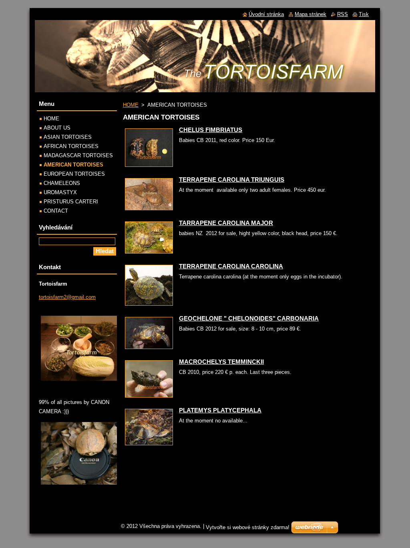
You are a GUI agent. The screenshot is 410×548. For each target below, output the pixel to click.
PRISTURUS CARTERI (71, 202)
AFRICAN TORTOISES (71, 146)
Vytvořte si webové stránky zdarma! (247, 527)
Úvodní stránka (266, 14)
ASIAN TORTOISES (68, 137)
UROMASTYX (60, 192)
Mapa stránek (310, 14)
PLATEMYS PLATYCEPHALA (220, 410)
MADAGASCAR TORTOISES (78, 155)
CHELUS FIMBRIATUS (210, 129)
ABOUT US (57, 128)
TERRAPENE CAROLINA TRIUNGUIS (231, 179)
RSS (342, 14)
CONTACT (56, 211)
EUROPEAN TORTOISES (74, 174)
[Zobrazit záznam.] (149, 167)
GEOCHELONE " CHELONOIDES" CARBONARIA (249, 318)
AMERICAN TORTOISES (73, 165)
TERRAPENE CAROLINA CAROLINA (231, 266)
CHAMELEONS (62, 183)
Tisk (364, 14)
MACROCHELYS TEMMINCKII (221, 361)
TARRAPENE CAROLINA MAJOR (226, 222)
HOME (131, 105)
